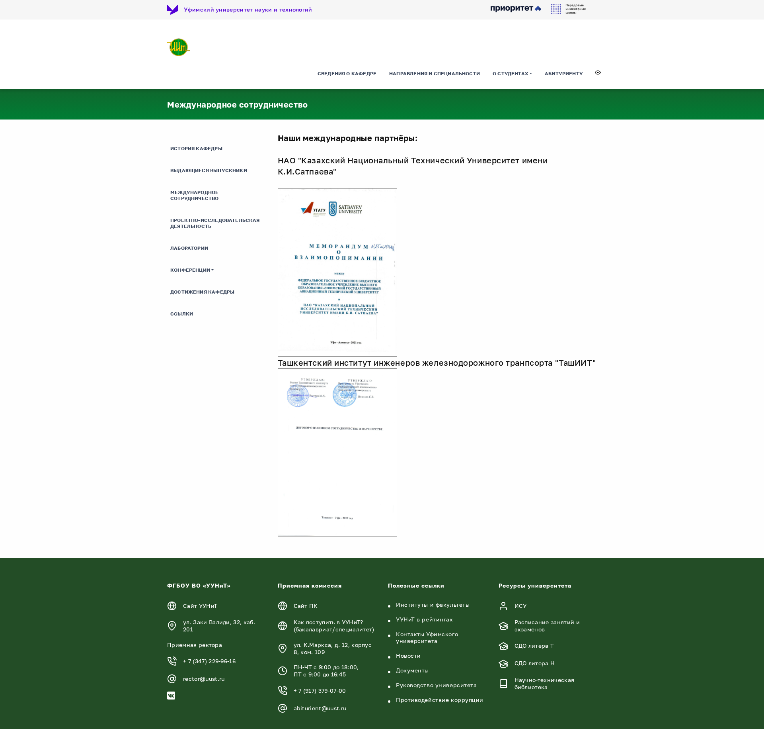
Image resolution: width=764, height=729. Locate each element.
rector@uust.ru (203, 678)
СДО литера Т (534, 645)
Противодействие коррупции (439, 699)
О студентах (510, 73)
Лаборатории (189, 248)
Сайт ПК (306, 605)
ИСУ (521, 605)
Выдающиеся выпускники (208, 170)
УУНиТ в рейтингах (424, 619)
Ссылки (181, 314)
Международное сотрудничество (194, 195)
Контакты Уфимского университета (427, 637)
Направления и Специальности (434, 73)
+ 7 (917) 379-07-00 (320, 690)
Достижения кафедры (202, 292)
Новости (408, 655)
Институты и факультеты (433, 604)
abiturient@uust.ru (320, 708)
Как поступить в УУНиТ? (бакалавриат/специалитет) (334, 626)
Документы (412, 670)
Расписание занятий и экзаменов (547, 626)
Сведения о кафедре (347, 73)
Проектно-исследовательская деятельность (215, 223)
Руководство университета (436, 685)
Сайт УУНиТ (200, 605)
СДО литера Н (535, 663)
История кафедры (196, 148)
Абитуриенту (564, 73)
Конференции (190, 270)
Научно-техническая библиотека (545, 683)
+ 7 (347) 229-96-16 (209, 661)
